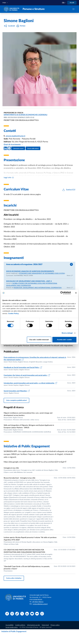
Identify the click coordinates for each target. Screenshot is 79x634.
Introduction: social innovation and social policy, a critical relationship (29, 383)
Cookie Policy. (13, 313)
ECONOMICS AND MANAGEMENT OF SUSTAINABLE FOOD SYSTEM (42, 273)
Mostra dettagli (67, 333)
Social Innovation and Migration (15, 391)
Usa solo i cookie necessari (39, 339)
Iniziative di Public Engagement (13, 631)
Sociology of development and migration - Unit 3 (29, 281)
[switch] (30, 325)
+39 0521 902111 (37, 602)
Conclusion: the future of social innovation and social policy (26, 375)
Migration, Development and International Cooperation (38, 287)
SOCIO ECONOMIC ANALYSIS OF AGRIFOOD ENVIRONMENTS (30, 271)
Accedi (72, 2)
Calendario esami (18, 148)
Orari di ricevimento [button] (12, 145)
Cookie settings (20, 625)
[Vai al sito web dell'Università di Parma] (12, 9)
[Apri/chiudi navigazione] (73, 9)
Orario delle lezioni (33, 148)
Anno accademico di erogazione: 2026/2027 (24, 264)
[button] (5, 3)
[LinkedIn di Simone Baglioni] (5, 148)
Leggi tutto (7, 177)
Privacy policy (55, 625)
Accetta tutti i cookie (64, 339)
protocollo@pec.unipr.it (40, 604)
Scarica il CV (70, 189)
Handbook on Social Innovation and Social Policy (22, 367)
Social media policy (12, 627)
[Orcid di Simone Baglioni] (9, 148)
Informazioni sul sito (33, 625)
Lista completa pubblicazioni (16, 400)
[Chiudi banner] (76, 293)
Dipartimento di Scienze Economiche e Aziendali (25, 115)
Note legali (45, 625)
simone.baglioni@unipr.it (15, 136)
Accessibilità (9, 625)
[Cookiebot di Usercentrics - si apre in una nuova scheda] (62, 292)
